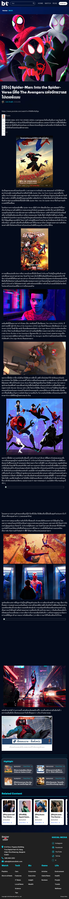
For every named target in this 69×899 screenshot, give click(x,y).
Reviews (45, 880)
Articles (44, 871)
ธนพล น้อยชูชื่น (9, 102)
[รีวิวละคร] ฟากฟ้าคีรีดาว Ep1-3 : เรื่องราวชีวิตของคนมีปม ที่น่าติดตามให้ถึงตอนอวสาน (55, 773)
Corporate (32, 871)
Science (18, 888)
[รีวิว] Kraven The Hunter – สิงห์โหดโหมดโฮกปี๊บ (56, 818)
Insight (30, 880)
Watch (48, 3)
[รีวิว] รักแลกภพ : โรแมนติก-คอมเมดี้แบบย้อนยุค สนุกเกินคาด (55, 784)
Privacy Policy (64, 896)
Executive (31, 876)
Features (18, 876)
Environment (59, 871)
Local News (19, 884)
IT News (18, 880)
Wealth (30, 884)
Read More (26, 766)
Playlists (5, 871)
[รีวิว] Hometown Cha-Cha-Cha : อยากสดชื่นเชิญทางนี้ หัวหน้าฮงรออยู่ (23, 784)
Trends (57, 884)
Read (55, 3)
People (57, 880)
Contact (63, 3)
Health (57, 876)
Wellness (58, 888)
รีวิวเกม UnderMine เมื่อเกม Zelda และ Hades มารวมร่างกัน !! (23, 772)
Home (40, 3)
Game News (46, 876)
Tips (16, 893)
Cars (16, 871)
